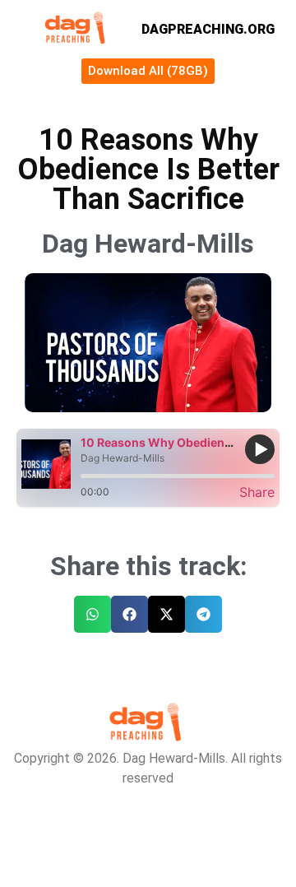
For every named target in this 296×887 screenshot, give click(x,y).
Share (257, 492)
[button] (92, 614)
